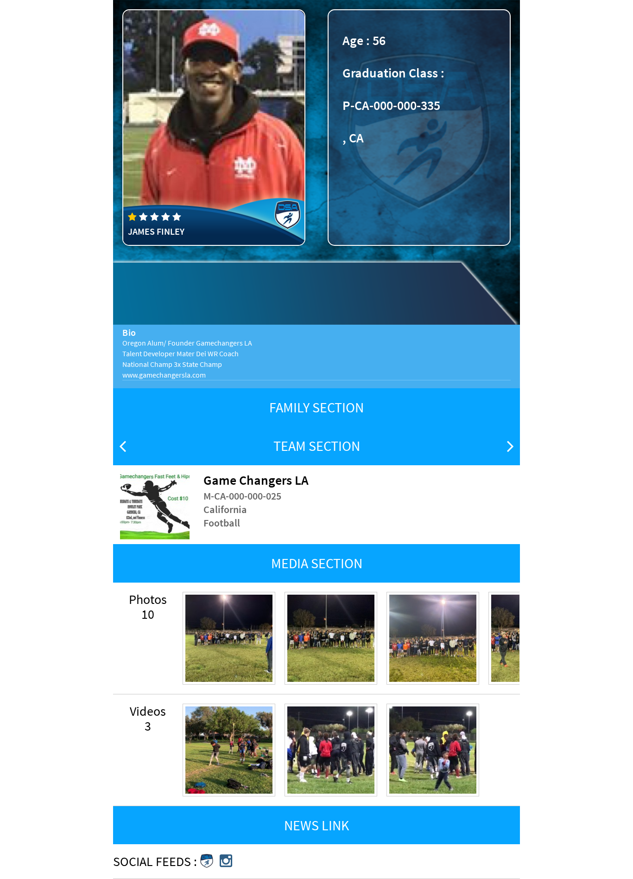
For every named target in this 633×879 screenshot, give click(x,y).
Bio (129, 332)
